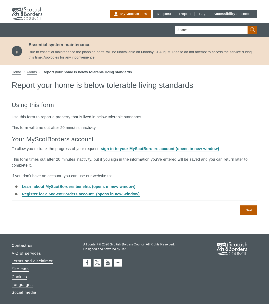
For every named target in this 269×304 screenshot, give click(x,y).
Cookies (19, 277)
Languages (22, 285)
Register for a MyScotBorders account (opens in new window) (81, 194)
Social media (24, 292)
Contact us (22, 245)
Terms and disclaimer (32, 261)
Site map (20, 269)
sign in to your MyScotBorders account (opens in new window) (160, 148)
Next (249, 210)
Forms (32, 72)
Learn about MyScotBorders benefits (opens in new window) (78, 186)
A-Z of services (26, 253)
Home (16, 72)
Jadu (124, 249)
